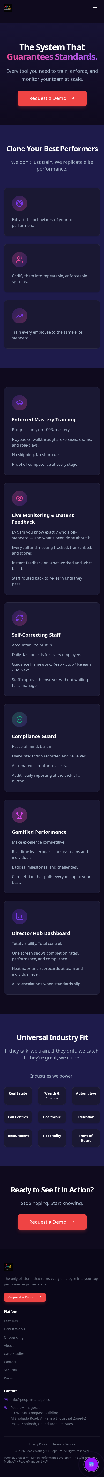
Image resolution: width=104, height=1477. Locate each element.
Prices (9, 1378)
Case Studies (14, 1353)
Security (10, 1370)
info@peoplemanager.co (30, 1399)
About (9, 1345)
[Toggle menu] (95, 7)
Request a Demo (47, 98)
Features (11, 1321)
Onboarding (14, 1337)
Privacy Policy (38, 1444)
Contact (10, 1361)
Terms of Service (64, 1444)
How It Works (14, 1329)
